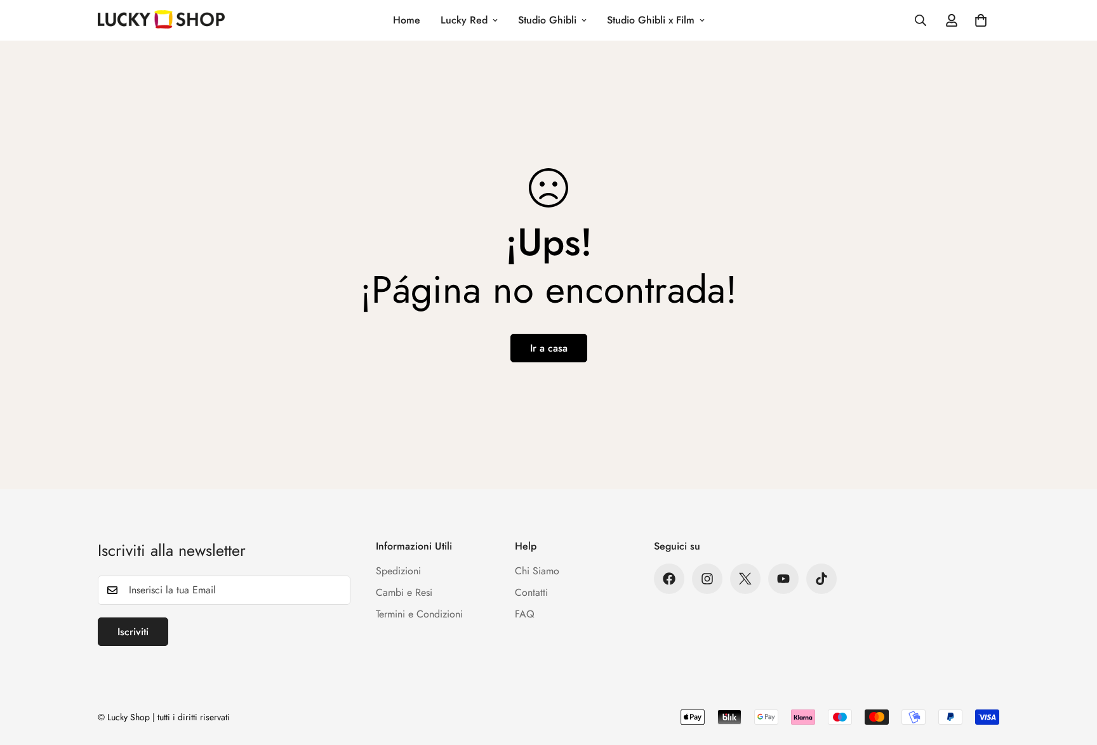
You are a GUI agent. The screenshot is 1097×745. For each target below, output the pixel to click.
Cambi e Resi (404, 592)
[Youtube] (783, 579)
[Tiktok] (821, 579)
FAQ (525, 614)
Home (406, 20)
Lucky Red (464, 20)
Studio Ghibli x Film (651, 20)
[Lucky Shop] (161, 20)
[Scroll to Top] (1072, 675)
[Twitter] (745, 579)
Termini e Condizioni (419, 614)
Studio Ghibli (547, 20)
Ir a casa (549, 348)
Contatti (531, 592)
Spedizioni (398, 571)
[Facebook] (669, 579)
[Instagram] (707, 579)
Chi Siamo (537, 571)
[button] (980, 20)
